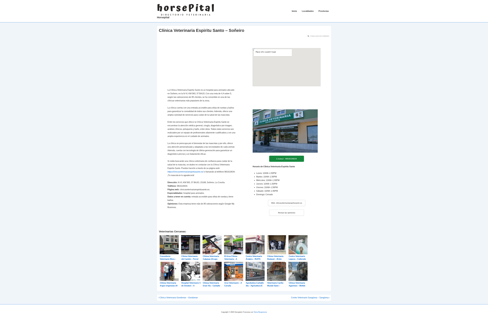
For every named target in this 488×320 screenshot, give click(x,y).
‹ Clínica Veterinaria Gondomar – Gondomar (178, 298)
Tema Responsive (260, 312)
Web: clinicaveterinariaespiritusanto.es (286, 203)
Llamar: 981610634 (286, 159)
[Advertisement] (201, 67)
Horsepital (163, 17)
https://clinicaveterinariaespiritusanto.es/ (185, 172)
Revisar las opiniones (286, 213)
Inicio (294, 11)
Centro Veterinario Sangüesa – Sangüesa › (310, 298)
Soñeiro (325, 36)
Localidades (308, 11)
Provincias (323, 11)
